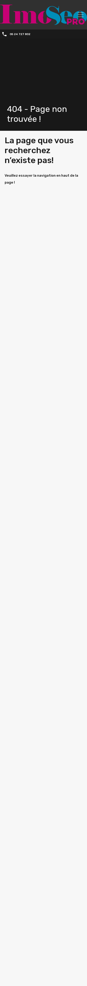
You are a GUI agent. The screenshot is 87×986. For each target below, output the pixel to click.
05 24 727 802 (20, 34)
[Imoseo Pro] (43, 23)
